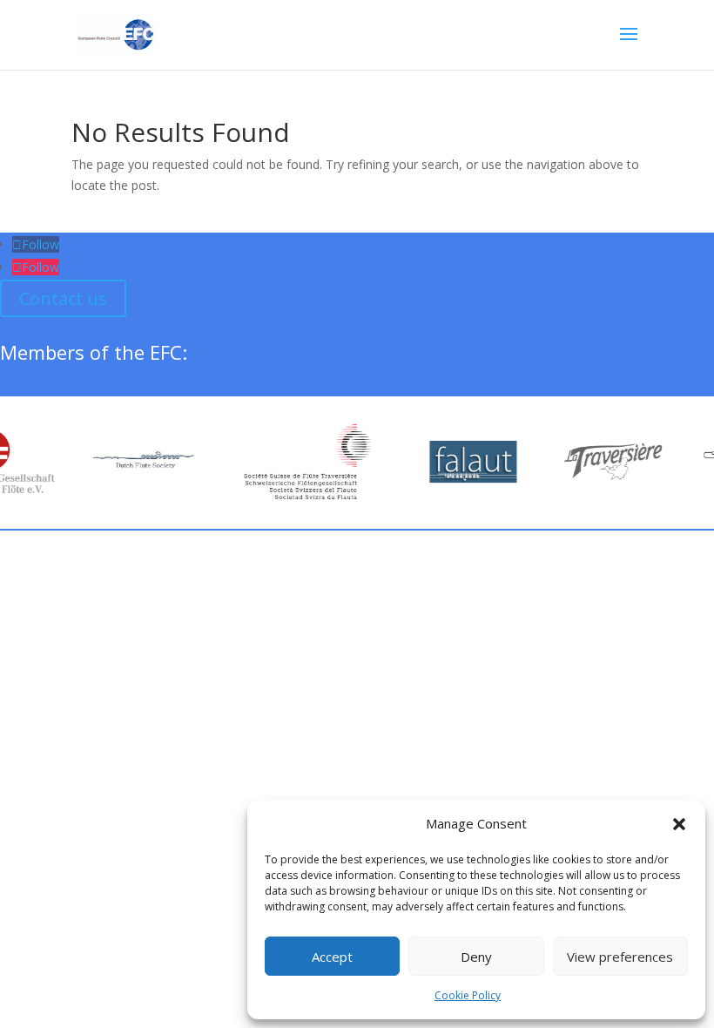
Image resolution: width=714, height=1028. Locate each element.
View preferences (620, 956)
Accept (332, 956)
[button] (679, 824)
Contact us (63, 298)
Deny (476, 956)
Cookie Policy (467, 995)
